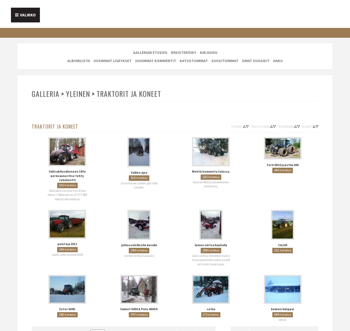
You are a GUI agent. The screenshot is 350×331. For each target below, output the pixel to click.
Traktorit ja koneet (127, 94)
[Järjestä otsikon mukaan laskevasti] (247, 126)
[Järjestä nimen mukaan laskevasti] (274, 126)
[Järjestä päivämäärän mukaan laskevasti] (298, 126)
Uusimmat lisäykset (113, 60)
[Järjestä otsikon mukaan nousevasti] (244, 126)
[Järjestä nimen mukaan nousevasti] (271, 126)
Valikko (28, 15)
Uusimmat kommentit (155, 60)
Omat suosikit (256, 60)
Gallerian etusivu (150, 52)
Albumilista (78, 60)
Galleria (45, 94)
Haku (278, 60)
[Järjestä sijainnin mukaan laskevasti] (317, 126)
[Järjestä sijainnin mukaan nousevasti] (314, 126)
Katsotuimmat (194, 60)
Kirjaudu (208, 52)
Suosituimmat (224, 60)
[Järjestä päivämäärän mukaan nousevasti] (295, 126)
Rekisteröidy (183, 52)
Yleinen (77, 94)
